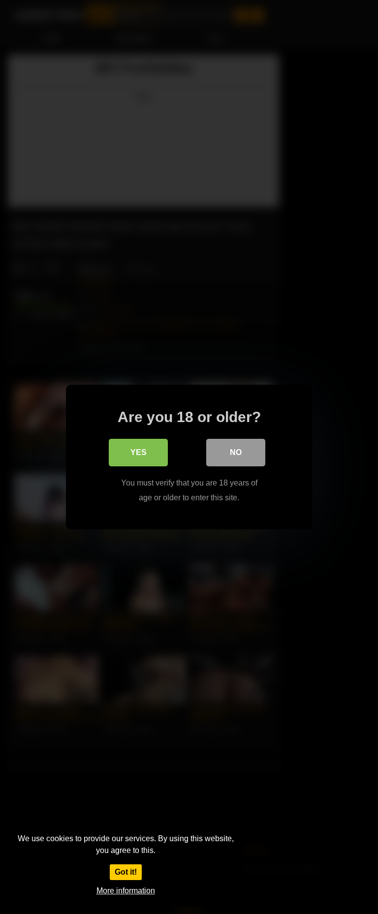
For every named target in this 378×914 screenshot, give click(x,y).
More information (125, 890)
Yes (138, 452)
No (236, 452)
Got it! (126, 872)
